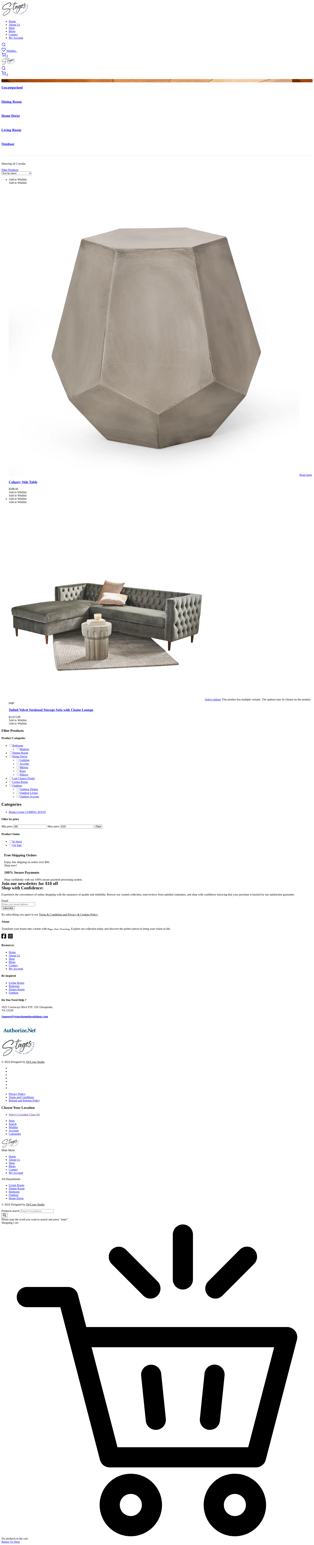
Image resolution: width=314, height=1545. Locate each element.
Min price (7, 826)
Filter (98, 826)
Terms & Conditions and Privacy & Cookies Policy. (68, 914)
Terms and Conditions (21, 1097)
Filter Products (9, 169)
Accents (24, 763)
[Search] (4, 1215)
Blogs (12, 31)
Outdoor (7, 144)
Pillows (24, 774)
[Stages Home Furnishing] (15, 15)
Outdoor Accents (29, 796)
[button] (18, 179)
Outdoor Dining (29, 789)
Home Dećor (10, 116)
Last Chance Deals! (23, 778)
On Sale (17, 845)
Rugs (23, 771)
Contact (13, 34)
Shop (12, 28)
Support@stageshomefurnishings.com (24, 1016)
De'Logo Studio (35, 1061)
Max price (53, 826)
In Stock (17, 841)
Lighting (24, 760)
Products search (10, 1210)
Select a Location (24, 1114)
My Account (16, 37)
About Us (14, 24)
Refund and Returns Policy (24, 1100)
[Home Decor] (18, 1055)
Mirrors (24, 767)
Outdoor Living (29, 792)
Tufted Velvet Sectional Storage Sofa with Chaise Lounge (51, 710)
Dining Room (11, 102)
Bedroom (17, 745)
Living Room (11, 130)
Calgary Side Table (23, 482)
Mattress (24, 749)
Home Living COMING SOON (27, 812)
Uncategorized (12, 87)
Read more (305, 474)
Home (12, 21)
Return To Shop (10, 1541)
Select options (213, 699)
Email (4, 900)
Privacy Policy (17, 1094)
